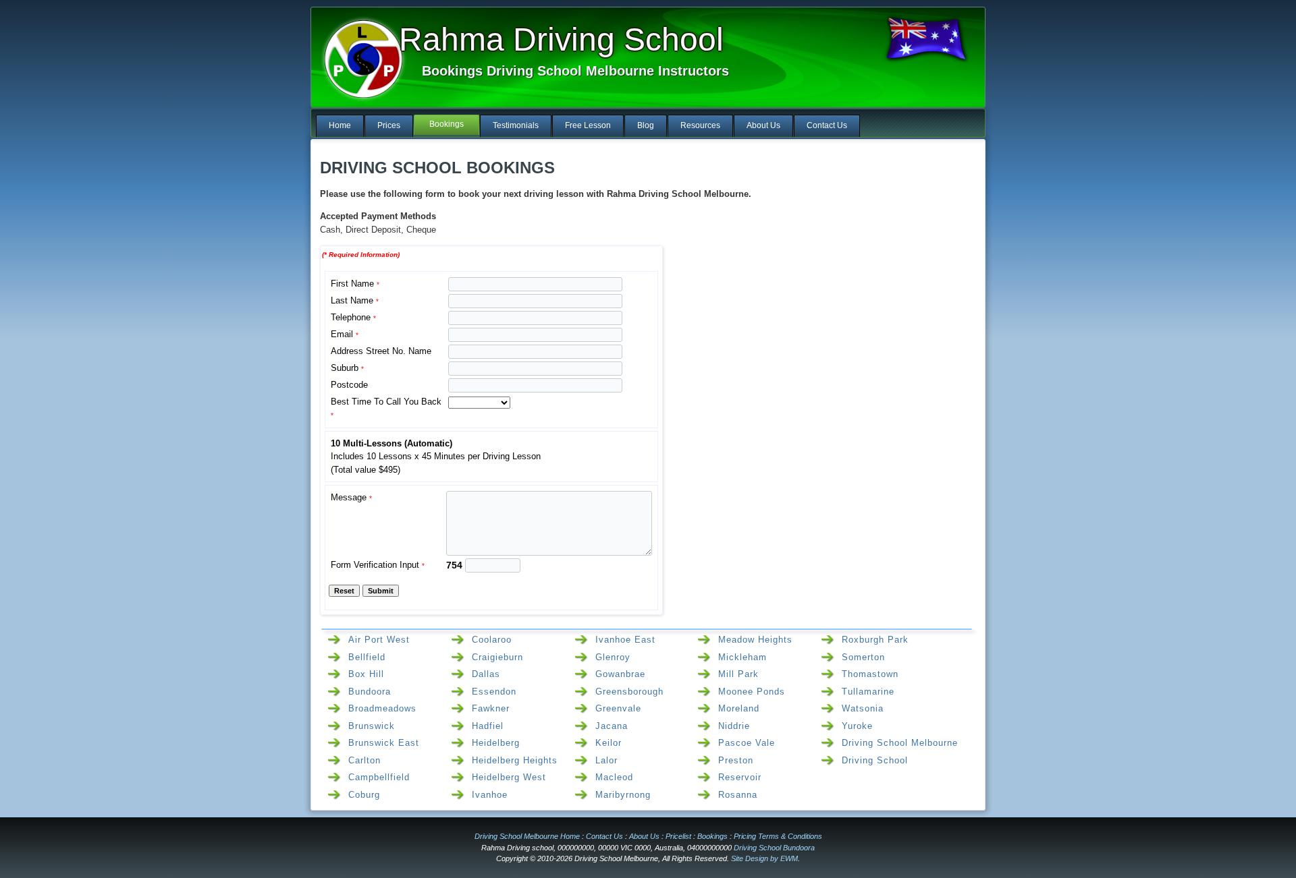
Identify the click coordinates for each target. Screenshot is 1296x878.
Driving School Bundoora (774, 848)
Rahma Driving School (561, 39)
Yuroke (857, 726)
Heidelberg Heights (515, 760)
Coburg (364, 795)
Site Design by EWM (764, 858)
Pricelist (678, 836)
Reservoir (739, 777)
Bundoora (369, 691)
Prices (388, 125)
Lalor (606, 760)
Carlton (364, 760)
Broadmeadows (382, 708)
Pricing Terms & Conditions (778, 836)
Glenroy (612, 657)
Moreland (738, 708)
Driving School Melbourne (900, 743)
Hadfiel (488, 726)
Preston (735, 760)
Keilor (608, 743)
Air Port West (379, 640)
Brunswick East (383, 743)
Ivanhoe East (625, 640)
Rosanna (737, 795)
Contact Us (827, 125)
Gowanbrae (620, 674)
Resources (700, 125)
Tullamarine (868, 691)
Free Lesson (588, 125)
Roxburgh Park (875, 640)
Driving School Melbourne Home (527, 836)
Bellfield (366, 657)
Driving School (875, 760)
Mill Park (738, 674)
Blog (645, 125)
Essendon (494, 691)
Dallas (486, 674)
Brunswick (371, 726)
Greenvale (618, 708)
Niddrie (734, 726)
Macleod (614, 777)
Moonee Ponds (751, 691)
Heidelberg (496, 743)
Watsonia (863, 708)
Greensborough (629, 691)
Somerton (863, 657)
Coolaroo (492, 640)
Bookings (446, 124)
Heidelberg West (509, 777)
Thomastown (870, 674)
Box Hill (366, 674)
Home (340, 125)
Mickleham (742, 657)
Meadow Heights (755, 640)
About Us (763, 125)
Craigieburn (497, 657)
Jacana (611, 726)
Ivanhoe (490, 795)
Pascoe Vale (746, 743)
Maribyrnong (623, 795)
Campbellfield (379, 777)
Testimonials (516, 125)
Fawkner (491, 708)
